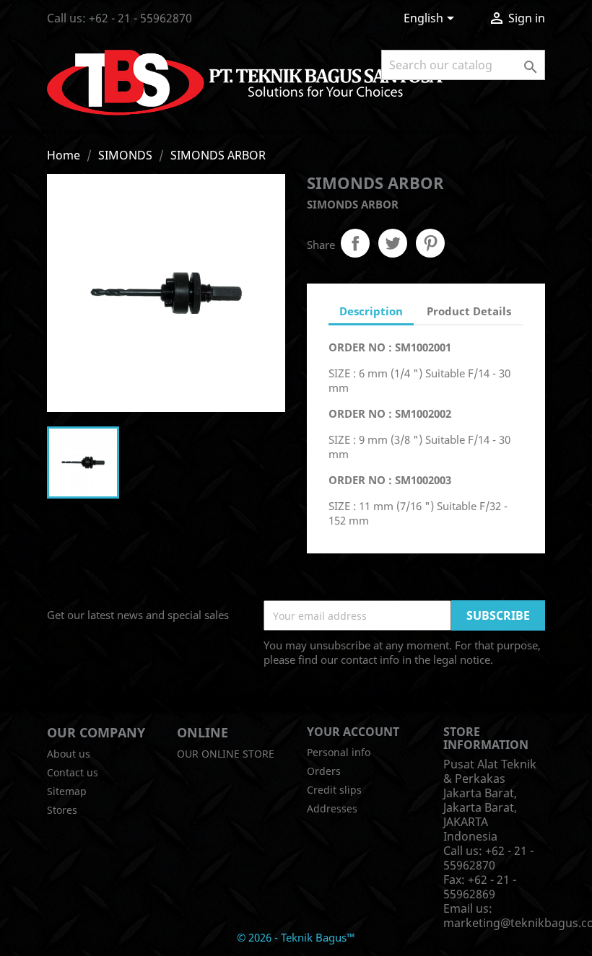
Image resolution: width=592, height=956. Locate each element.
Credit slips (334, 790)
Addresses (332, 808)
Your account (353, 732)
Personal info (338, 752)
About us (68, 753)
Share (355, 243)
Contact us (72, 772)
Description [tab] (371, 311)
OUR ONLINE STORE (225, 753)
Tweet (392, 243)
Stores (62, 810)
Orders (324, 771)
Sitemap (67, 791)
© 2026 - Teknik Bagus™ (296, 937)
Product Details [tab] (469, 311)
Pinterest (430, 243)
